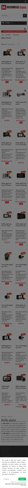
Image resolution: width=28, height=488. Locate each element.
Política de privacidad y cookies (18, 482)
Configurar (6, 479)
